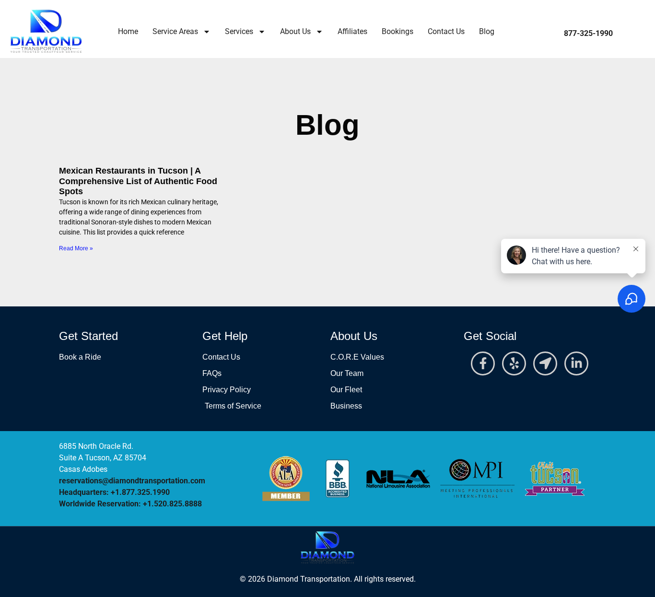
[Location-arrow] (545, 363)
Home (128, 31)
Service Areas (175, 31)
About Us (295, 31)
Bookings (397, 31)
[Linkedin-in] (576, 363)
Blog (486, 31)
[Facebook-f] (483, 363)
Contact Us (446, 31)
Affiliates (352, 31)
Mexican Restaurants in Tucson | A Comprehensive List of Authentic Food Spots (138, 181)
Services (239, 31)
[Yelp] (514, 363)
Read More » (76, 248)
